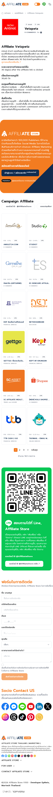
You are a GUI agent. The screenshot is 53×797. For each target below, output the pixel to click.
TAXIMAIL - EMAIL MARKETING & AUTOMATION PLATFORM (39, 438)
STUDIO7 (33, 244)
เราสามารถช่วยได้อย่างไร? (12, 650)
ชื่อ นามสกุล (6, 592)
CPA (18, 357)
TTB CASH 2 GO (11, 438)
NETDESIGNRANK (36, 322)
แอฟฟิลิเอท (19, 13)
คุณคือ (4, 639)
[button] (26, 760)
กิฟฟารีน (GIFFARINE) (13, 283)
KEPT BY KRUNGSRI (38, 361)
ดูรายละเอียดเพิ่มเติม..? (11, 62)
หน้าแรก (7, 13)
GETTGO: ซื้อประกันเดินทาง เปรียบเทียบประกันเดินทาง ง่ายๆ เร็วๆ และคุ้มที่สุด (14, 361)
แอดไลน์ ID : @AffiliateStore (18, 206)
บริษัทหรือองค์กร (8, 604)
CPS (15, 240)
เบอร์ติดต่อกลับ (8, 627)
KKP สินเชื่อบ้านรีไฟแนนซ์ (14, 322)
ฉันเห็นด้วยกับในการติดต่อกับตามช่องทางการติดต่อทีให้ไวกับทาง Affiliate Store (25, 669)
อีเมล (3, 615)
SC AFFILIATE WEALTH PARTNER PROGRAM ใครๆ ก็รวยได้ (14, 400)
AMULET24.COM (11, 244)
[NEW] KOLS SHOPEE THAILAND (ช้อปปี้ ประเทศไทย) (39, 400)
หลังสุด (34, 449)
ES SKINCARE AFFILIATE (39, 283)
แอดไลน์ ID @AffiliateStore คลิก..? (24, 563)
